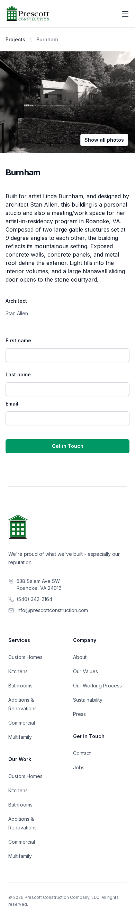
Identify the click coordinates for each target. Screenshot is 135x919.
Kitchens (18, 671)
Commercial (21, 723)
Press (79, 714)
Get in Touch (67, 446)
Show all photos (104, 140)
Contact (82, 753)
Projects (15, 39)
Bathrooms (20, 685)
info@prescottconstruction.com (52, 610)
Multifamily (20, 737)
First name (18, 340)
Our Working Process (97, 685)
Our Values (85, 671)
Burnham (47, 39)
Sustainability (87, 700)
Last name (18, 374)
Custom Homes (25, 657)
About (80, 657)
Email (12, 404)
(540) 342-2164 (34, 599)
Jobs (78, 767)
